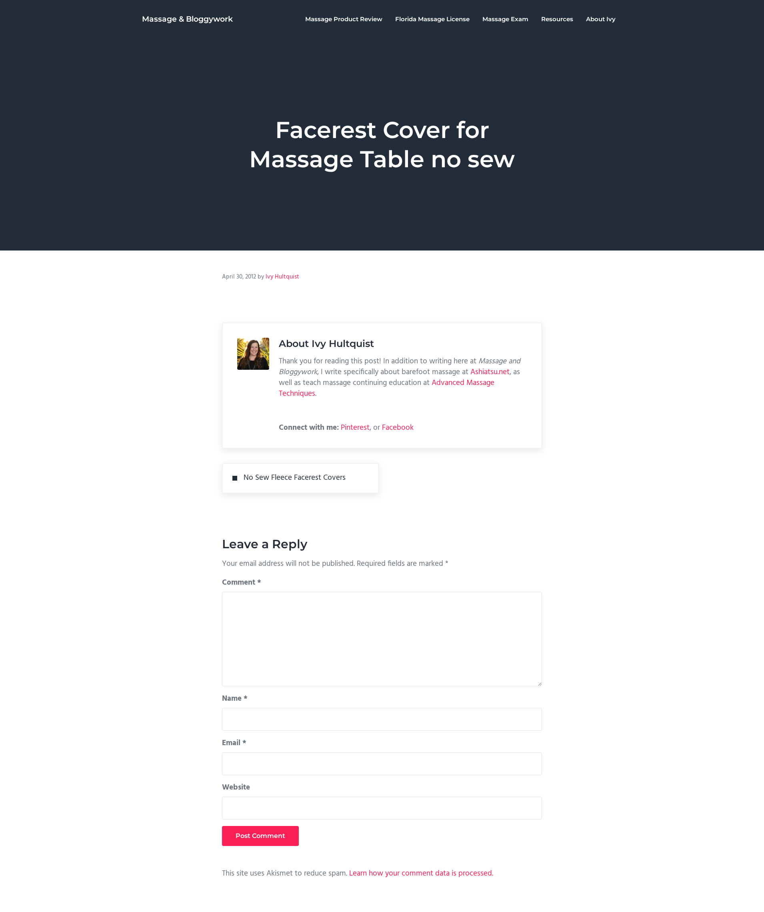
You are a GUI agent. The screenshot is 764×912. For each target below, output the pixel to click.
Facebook (398, 428)
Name (235, 699)
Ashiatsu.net (490, 372)
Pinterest (355, 428)
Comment (241, 583)
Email (234, 743)
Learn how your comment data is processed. (421, 874)
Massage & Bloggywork (187, 19)
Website (236, 788)
